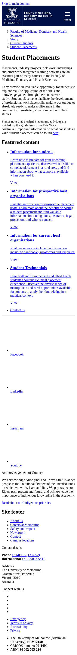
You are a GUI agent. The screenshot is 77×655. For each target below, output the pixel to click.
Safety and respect (22, 529)
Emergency (18, 619)
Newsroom (17, 532)
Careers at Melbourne (24, 525)
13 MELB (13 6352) (26, 555)
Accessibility (19, 627)
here (55, 133)
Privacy (15, 630)
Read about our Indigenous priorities (26, 503)
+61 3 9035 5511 (33, 559)
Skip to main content (16, 3)
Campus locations (22, 540)
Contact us (17, 310)
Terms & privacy (21, 623)
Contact (15, 536)
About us (16, 521)
